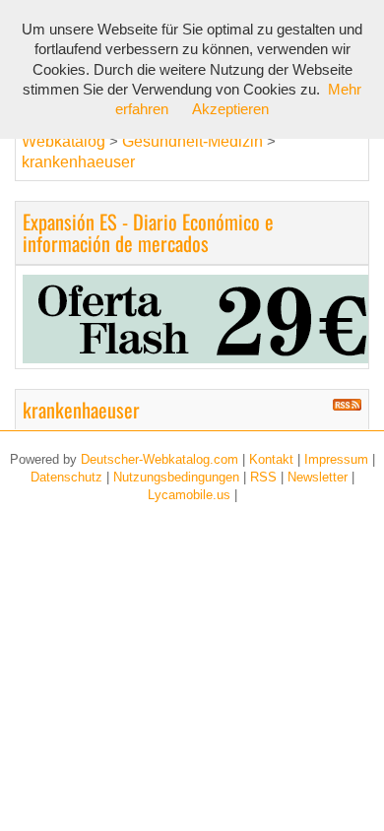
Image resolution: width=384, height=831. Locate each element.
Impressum (336, 459)
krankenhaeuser (78, 162)
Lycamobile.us (189, 494)
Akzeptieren (230, 109)
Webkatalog (63, 141)
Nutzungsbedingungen (176, 477)
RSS (263, 477)
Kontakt (271, 459)
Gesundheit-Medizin (194, 141)
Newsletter (318, 477)
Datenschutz (66, 477)
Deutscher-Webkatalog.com (159, 459)
